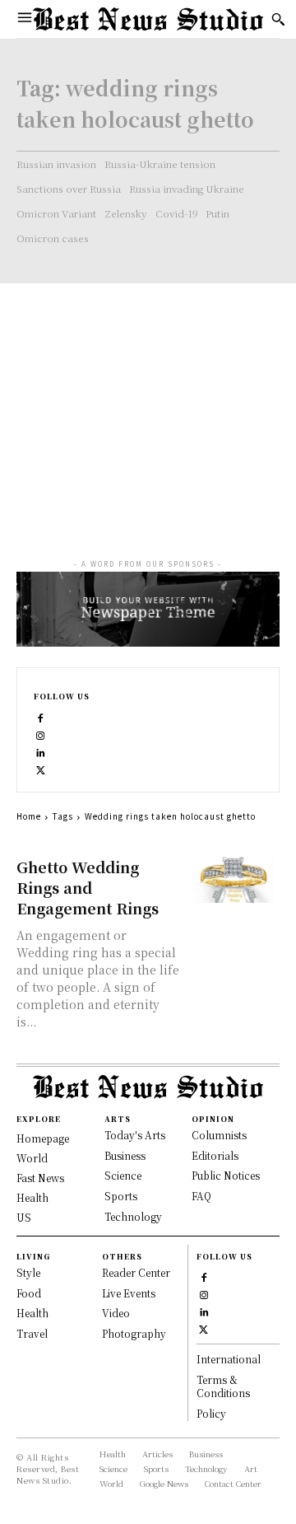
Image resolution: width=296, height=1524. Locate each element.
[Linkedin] (41, 751)
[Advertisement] (148, 406)
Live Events (128, 1293)
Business (125, 1155)
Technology (133, 1216)
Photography (134, 1333)
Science (122, 1175)
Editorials (215, 1155)
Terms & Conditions (223, 1386)
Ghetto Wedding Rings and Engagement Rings (87, 887)
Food (28, 1293)
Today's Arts (134, 1135)
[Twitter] (41, 768)
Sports (120, 1196)
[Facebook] (41, 716)
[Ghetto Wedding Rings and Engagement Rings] (233, 880)
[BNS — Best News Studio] (148, 18)
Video (116, 1313)
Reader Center (136, 1272)
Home (28, 816)
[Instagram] (41, 734)
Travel (32, 1333)
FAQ (201, 1196)
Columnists (219, 1135)
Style (28, 1272)
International (229, 1359)
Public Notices (226, 1175)
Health (32, 1313)
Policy (211, 1413)
